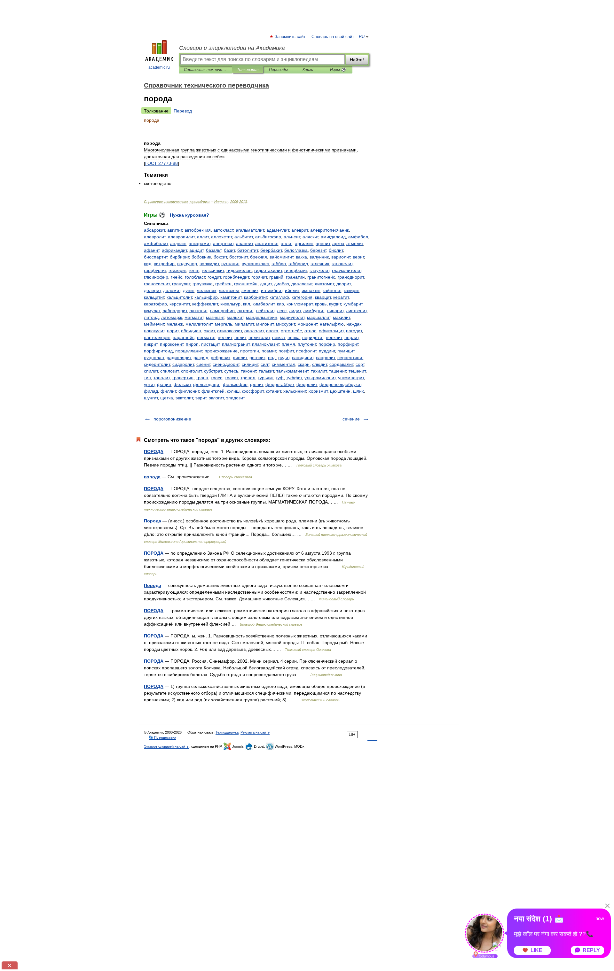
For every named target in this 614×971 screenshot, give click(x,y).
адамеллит (277, 230)
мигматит (244, 324)
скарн (304, 364)
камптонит (230, 297)
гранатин (295, 277)
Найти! (357, 59)
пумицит (345, 350)
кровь (321, 303)
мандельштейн (261, 317)
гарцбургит (155, 270)
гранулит (181, 283)
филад (151, 391)
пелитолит (259, 337)
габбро (279, 263)
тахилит (319, 371)
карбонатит (255, 297)
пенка (293, 337)
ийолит (292, 290)
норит (172, 330)
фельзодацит (206, 384)
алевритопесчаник (329, 230)
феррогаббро (279, 384)
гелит (194, 270)
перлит (351, 337)
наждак (353, 324)
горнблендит (236, 277)
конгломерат (299, 303)
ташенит (337, 371)
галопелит (342, 263)
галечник (320, 263)
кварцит (323, 297)
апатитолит (266, 243)
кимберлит (263, 303)
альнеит (292, 236)
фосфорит (253, 391)
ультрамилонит (319, 377)
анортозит (223, 243)
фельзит (182, 384)
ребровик (220, 357)
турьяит (265, 377)
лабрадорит (174, 310)
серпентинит (350, 357)
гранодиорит (351, 277)
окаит (209, 330)
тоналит (161, 377)
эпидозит (235, 397)
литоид (151, 317)
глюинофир (156, 277)
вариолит (340, 256)
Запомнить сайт (290, 37)
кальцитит (154, 297)
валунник (319, 256)
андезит (178, 243)
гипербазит (295, 270)
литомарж (171, 317)
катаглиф (279, 297)
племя (288, 344)
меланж (175, 324)
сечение (351, 418)
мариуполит (292, 317)
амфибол (358, 236)
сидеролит (183, 364)
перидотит (312, 337)
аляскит (310, 236)
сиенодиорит (226, 364)
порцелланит (188, 350)
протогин (249, 350)
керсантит (179, 303)
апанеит (244, 243)
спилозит (169, 371)
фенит (256, 384)
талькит (266, 371)
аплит (286, 243)
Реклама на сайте (255, 732)
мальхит (235, 317)
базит (229, 250)
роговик (257, 357)
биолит (336, 250)
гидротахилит (268, 270)
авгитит (174, 230)
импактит (311, 290)
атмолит (354, 243)
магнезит (215, 317)
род (272, 357)
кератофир (155, 303)
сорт (360, 364)
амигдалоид (333, 236)
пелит (240, 337)
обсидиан (191, 330)
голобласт (195, 277)
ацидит (196, 250)
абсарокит (154, 230)
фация (164, 384)
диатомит (324, 283)
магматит (194, 317)
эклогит (216, 397)
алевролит (154, 236)
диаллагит (301, 283)
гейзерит (177, 270)
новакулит (154, 330)
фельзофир (235, 384)
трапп (202, 377)
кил (246, 303)
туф (280, 377)
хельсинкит (294, 391)
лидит (295, 310)
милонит (264, 324)
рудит (283, 357)
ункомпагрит (351, 377)
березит (318, 250)
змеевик (249, 290)
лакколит (198, 310)
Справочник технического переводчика (205, 69)
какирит (351, 290)
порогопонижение (172, 418)
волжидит (209, 263)
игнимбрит (271, 290)
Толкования (247, 69)
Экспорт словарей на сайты (166, 746)
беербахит (271, 250)
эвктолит (184, 397)
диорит (343, 283)
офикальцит (331, 330)
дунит (188, 290)
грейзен (223, 283)
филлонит (188, 391)
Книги (308, 69)
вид (147, 263)
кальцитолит (179, 297)
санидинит (302, 357)
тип (147, 377)
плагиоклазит (265, 344)
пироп (192, 344)
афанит (151, 250)
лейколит (265, 310)
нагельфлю (332, 324)
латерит (245, 310)
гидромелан (239, 270)
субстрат (213, 371)
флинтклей (212, 391)
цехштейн (340, 391)
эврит (200, 397)
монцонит (307, 324)
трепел (247, 377)
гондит (214, 277)
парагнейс (183, 337)
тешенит (357, 371)
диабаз (281, 283)
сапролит (325, 357)
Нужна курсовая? (189, 215)
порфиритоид (158, 350)
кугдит (335, 303)
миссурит (285, 324)
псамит (269, 350)
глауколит (319, 270)
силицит (250, 364)
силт (265, 364)
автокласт (223, 230)
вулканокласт (255, 263)
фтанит (273, 391)
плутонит (307, 344)
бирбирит (179, 256)
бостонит (238, 256)
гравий (276, 277)
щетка (166, 397)
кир (280, 303)
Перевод (183, 110)
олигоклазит (229, 330)
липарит (335, 310)
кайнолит (332, 290)
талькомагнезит (292, 371)
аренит (323, 243)
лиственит (356, 310)
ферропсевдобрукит (340, 384)
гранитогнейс (321, 277)
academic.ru (159, 67)
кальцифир (206, 297)
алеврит (299, 230)
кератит (341, 297)
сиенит (203, 364)
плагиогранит (235, 344)
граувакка (203, 283)
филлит (168, 391)
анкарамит (199, 243)
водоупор (187, 263)
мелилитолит (198, 324)
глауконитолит (346, 270)
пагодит (354, 330)
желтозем (229, 290)
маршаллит (318, 317)
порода (152, 476)
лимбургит (313, 310)
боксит (220, 256)
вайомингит (281, 256)
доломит (171, 290)
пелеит (225, 337)
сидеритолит (157, 364)
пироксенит (171, 344)
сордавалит (341, 364)
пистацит (210, 344)
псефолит (306, 350)
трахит (231, 377)
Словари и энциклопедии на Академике (232, 48)
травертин (182, 377)
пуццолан (154, 357)
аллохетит (221, 236)
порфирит (348, 344)
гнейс (176, 277)
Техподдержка (227, 732)
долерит (152, 290)
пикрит (150, 344)
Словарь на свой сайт (332, 37)
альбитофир (268, 236)
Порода (152, 520)
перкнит (334, 337)
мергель (223, 324)
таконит (248, 371)
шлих (358, 391)
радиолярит (179, 357)
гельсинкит (213, 270)
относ (310, 330)
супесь (231, 371)
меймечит (154, 324)
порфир (327, 344)
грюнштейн (245, 283)
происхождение (221, 350)
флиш (233, 391)
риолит (240, 357)
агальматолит (250, 230)
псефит (286, 350)
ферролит (306, 384)
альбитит (243, 236)
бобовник (201, 256)
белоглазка (296, 250)
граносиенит (156, 283)
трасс (216, 377)
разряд (200, 357)
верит (358, 256)
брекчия (258, 256)
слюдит (319, 364)
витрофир (164, 263)
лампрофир (222, 310)
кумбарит (352, 303)
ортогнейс (291, 330)
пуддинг (327, 350)
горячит (259, 277)
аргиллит (304, 243)
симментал (283, 364)
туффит (294, 377)
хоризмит (318, 391)
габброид (298, 263)
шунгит (151, 397)
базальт (213, 250)
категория (302, 297)
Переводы (278, 69)
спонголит (191, 371)
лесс (282, 310)
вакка (301, 256)
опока (272, 330)
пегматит (206, 337)
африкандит (174, 250)
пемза (278, 337)
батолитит (247, 250)
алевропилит (181, 236)
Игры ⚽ (338, 69)
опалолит (254, 330)
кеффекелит (205, 303)
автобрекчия (198, 230)
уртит (149, 384)
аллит (203, 236)
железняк (206, 290)
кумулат (152, 310)
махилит (341, 317)
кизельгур (230, 303)
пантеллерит (157, 337)
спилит (151, 371)
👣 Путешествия (162, 737)
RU (362, 37)
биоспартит (155, 256)
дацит (266, 283)
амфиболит (156, 243)
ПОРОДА (153, 451)
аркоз (338, 243)
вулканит (230, 263)
